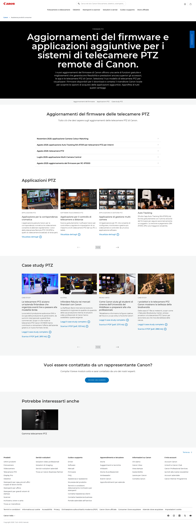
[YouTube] (190, 516)
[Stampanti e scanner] (101, 10)
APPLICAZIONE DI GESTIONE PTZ (110, 213)
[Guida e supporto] (135, 10)
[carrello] (190, 4)
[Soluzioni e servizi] (118, 10)
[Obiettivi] (81, 10)
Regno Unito (104, 298)
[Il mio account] (185, 4)
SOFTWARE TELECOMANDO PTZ (71, 213)
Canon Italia (9, 516)
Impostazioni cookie (173, 509)
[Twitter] (185, 516)
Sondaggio (192, 39)
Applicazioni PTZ (103, 101)
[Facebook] (168, 516)
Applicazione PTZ (29, 213)
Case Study (26, 298)
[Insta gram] (174, 516)
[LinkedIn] (179, 516)
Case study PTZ (117, 101)
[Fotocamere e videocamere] (71, 10)
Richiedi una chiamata (96, 380)
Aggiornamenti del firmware (84, 101)
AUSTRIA (63, 298)
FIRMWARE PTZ (98, 29)
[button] (78, 247)
